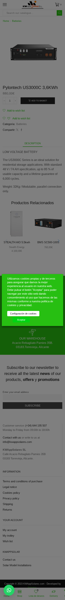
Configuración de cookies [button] (23, 313)
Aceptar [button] (21, 319)
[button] (9, 590)
